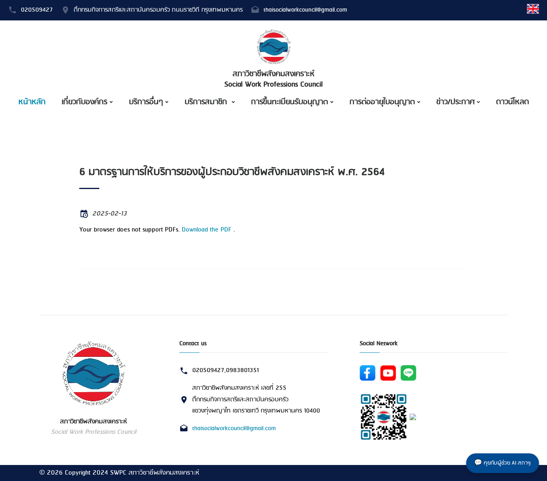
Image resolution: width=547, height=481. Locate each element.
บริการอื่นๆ (146, 102)
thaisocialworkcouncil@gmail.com (305, 10)
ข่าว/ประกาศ (455, 102)
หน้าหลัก (32, 102)
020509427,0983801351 (225, 370)
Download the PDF (206, 229)
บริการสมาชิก (207, 102)
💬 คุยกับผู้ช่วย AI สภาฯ (502, 463)
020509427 (37, 10)
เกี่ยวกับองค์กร (84, 102)
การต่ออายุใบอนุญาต (382, 102)
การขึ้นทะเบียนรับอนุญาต (289, 102)
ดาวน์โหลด (512, 102)
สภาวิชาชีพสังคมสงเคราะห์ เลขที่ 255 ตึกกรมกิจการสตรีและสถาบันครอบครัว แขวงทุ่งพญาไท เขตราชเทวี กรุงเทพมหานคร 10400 (256, 399)
